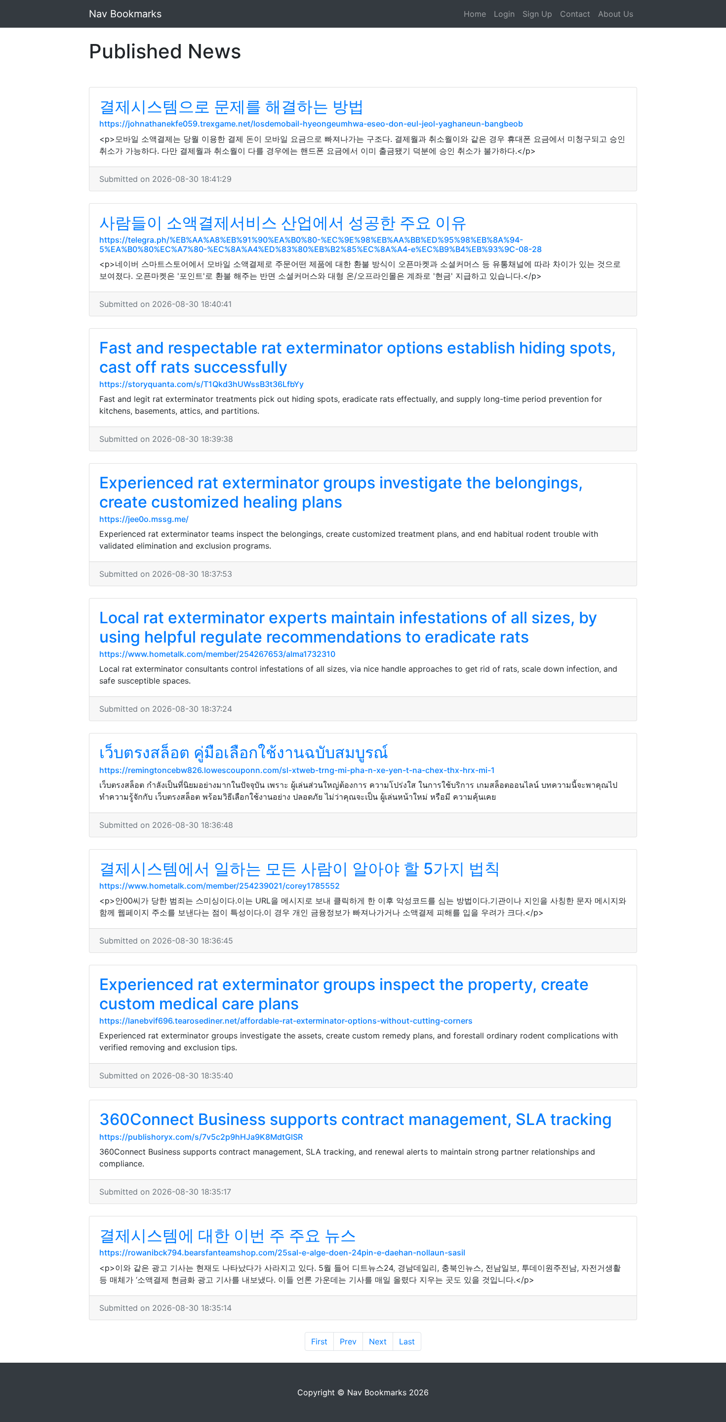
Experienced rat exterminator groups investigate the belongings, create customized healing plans (341, 492)
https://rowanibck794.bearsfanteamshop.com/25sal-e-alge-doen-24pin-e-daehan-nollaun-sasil (282, 1252)
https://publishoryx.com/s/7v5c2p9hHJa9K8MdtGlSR (201, 1137)
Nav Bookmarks (125, 14)
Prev (348, 1341)
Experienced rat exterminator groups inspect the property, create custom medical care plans (344, 994)
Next (378, 1341)
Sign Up (537, 14)
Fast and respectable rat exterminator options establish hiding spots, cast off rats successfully (357, 357)
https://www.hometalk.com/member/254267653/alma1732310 (217, 654)
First (319, 1341)
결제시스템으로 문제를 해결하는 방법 (231, 106)
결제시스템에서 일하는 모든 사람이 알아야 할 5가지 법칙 (299, 868)
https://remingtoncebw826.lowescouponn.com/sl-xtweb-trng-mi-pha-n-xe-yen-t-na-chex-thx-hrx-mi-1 (297, 770)
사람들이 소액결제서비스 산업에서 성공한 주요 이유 (283, 222)
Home (475, 14)
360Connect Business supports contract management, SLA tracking (355, 1119)
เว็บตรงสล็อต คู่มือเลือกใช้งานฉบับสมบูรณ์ (243, 752)
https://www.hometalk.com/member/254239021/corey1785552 (219, 886)
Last (407, 1341)
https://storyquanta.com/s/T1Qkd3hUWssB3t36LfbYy (201, 384)
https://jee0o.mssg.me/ (144, 519)
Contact (575, 14)
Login (504, 14)
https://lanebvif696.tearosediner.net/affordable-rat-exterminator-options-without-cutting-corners (286, 1021)
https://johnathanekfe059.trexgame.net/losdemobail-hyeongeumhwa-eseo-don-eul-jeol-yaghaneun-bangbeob (311, 124)
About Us (615, 14)
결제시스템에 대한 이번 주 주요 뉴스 (227, 1235)
